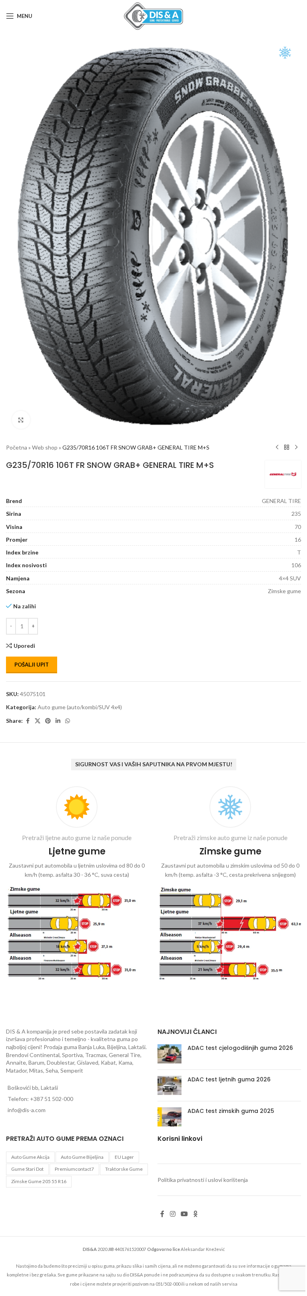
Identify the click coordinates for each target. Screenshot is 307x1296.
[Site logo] (153, 15)
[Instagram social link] (172, 1214)
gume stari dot (27, 1169)
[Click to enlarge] (21, 420)
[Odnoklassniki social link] (195, 1214)
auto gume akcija (30, 1157)
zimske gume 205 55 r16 (38, 1181)
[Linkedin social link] (58, 721)
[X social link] (37, 721)
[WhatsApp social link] (67, 721)
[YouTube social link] (184, 1214)
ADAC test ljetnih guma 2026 (229, 1079)
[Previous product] (277, 447)
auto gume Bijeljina (82, 1157)
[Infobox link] (77, 885)
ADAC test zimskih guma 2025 (230, 1111)
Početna (16, 447)
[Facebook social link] (27, 721)
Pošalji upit (31, 664)
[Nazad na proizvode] (286, 447)
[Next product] (296, 447)
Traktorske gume (124, 1169)
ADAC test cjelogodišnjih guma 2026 (240, 1048)
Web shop (45, 447)
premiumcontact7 (74, 1169)
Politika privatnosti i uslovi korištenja (202, 1179)
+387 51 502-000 (51, 1098)
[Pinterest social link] (48, 721)
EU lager (124, 1157)
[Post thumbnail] (169, 1053)
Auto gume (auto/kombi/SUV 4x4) (80, 707)
